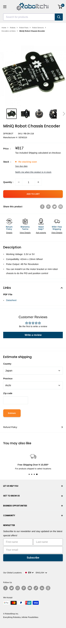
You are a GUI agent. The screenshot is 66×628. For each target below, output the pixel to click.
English (40, 573)
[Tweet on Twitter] (54, 206)
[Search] (59, 17)
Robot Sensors (38, 28)
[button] (64, 114)
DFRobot (8, 133)
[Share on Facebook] (42, 206)
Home (4, 28)
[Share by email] (60, 206)
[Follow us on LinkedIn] (42, 588)
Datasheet (11, 300)
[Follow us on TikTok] (36, 588)
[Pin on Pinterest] (48, 206)
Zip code (7, 393)
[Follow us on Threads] (48, 588)
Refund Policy (10, 427)
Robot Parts (24, 28)
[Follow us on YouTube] (30, 588)
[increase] (38, 182)
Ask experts (41, 233)
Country (7, 363)
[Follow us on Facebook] (5, 588)
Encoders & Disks (9, 31)
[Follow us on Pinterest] (23, 588)
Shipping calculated (38, 152)
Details (9, 233)
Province (7, 378)
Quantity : (8, 182)
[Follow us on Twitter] (11, 588)
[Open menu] (4, 6)
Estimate (12, 413)
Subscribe (33, 557)
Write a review (33, 335)
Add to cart (33, 194)
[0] (60, 7)
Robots (13, 28)
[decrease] (18, 182)
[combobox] (29, 17)
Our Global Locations (12, 573)
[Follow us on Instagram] (17, 588)
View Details (25, 233)
